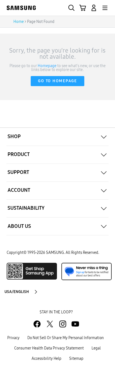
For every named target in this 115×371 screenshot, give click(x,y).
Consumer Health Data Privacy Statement (49, 348)
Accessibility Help (46, 358)
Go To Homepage (57, 81)
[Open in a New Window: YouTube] (75, 324)
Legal (96, 348)
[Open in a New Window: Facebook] (37, 324)
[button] (93, 8)
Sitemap (76, 358)
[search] (71, 7)
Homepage (47, 66)
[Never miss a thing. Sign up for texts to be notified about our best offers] (86, 271)
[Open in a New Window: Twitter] (50, 324)
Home (18, 21)
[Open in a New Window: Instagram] (62, 324)
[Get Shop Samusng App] (32, 271)
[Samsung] (21, 7)
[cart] (82, 7)
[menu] (105, 7)
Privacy (13, 337)
